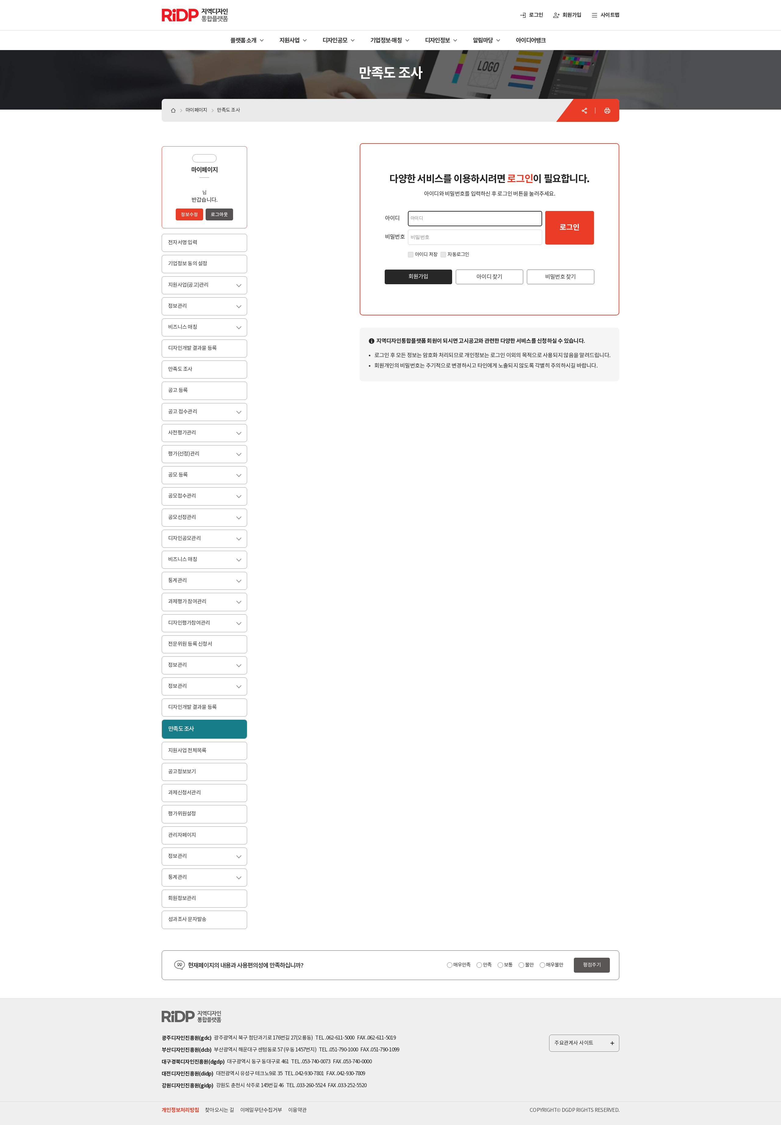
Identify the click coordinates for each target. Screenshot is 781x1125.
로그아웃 (219, 214)
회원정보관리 (182, 898)
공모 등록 (185, 475)
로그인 (536, 15)
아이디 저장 (426, 254)
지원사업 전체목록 (187, 751)
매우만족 (461, 965)
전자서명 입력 (182, 243)
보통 (508, 965)
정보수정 (189, 214)
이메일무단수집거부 (261, 1110)
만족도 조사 (180, 369)
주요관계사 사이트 (584, 1046)
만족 (487, 965)
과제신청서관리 (184, 793)
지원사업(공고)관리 (196, 285)
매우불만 (554, 965)
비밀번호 (395, 237)
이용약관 (297, 1110)
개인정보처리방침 (180, 1110)
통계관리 (185, 581)
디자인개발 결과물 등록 (192, 348)
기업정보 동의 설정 (187, 264)
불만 (529, 965)
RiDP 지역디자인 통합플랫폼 (187, 11)
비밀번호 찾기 (560, 277)
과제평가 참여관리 (194, 602)
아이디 (392, 218)
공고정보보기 (182, 772)
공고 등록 (178, 390)
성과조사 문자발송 (187, 919)
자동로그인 (458, 254)
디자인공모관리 (192, 538)
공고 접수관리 (190, 412)
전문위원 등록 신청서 (190, 644)
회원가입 (572, 15)
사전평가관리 (189, 433)
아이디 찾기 (489, 277)
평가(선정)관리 (191, 454)
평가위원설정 (182, 814)
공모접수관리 (189, 496)
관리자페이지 (182, 835)
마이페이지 (204, 170)
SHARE (584, 110)
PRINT (607, 110)
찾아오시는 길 (219, 1110)
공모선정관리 (189, 517)
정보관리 (185, 306)
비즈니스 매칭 (190, 327)
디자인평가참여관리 (196, 623)
